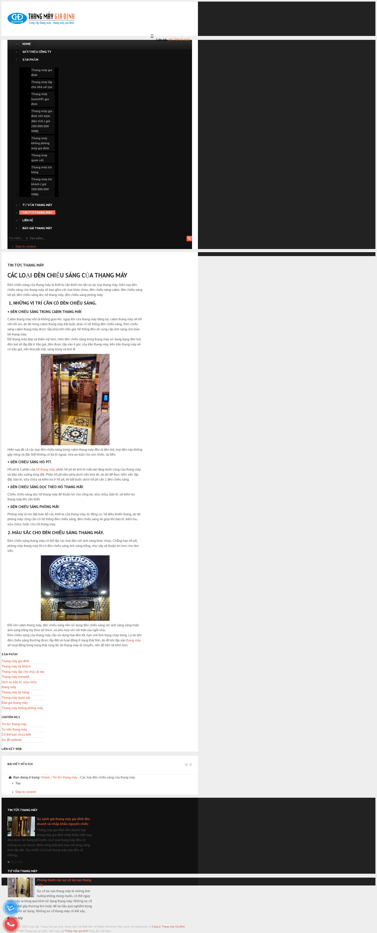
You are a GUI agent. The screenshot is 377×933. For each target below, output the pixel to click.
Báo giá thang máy (15, 702)
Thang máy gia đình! (76, 930)
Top (17, 783)
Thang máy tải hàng (15, 692)
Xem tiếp (16, 862)
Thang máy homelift (15, 676)
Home (45, 777)
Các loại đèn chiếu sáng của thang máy (67, 275)
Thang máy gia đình (15, 661)
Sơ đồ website (12, 740)
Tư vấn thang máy (14, 729)
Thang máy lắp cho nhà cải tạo (23, 671)
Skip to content (25, 246)
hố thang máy (45, 469)
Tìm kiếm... (37, 238)
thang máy (133, 640)
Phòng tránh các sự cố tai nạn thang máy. (64, 882)
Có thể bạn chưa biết (16, 734)
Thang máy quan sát (16, 697)
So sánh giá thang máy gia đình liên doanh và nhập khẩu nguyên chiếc (63, 821)
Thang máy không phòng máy (22, 708)
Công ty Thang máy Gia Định (168, 926)
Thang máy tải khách (16, 666)
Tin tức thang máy (14, 724)
